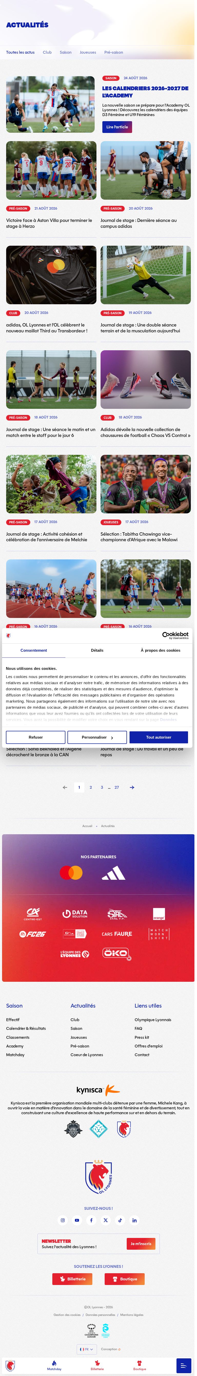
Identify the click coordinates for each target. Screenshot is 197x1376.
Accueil (87, 826)
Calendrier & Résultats (26, 1028)
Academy (15, 1046)
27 (116, 787)
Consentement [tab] (34, 650)
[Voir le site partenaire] (77, 874)
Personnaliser (94, 737)
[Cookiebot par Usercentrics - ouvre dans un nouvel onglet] (166, 635)
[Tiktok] (120, 1220)
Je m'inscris (141, 1244)
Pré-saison (113, 52)
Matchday (54, 1369)
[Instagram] (62, 1220)
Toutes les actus (20, 52)
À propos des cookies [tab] (160, 650)
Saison (66, 52)
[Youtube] (77, 1220)
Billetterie (97, 1369)
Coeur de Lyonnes (87, 1055)
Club (47, 52)
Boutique (139, 1369)
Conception (109, 1349)
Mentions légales (131, 1315)
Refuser (36, 737)
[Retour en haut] (98, 1177)
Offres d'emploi (148, 1046)
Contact (142, 1055)
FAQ (138, 1028)
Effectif (12, 1020)
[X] (106, 1220)
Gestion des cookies (67, 1315)
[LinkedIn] (134, 1220)
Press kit (142, 1037)
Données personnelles (100, 1315)
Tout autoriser (158, 737)
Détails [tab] (97, 650)
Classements (17, 1037)
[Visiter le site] (91, 1330)
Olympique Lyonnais (153, 1020)
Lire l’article (117, 127)
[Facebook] (91, 1220)
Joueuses (88, 52)
